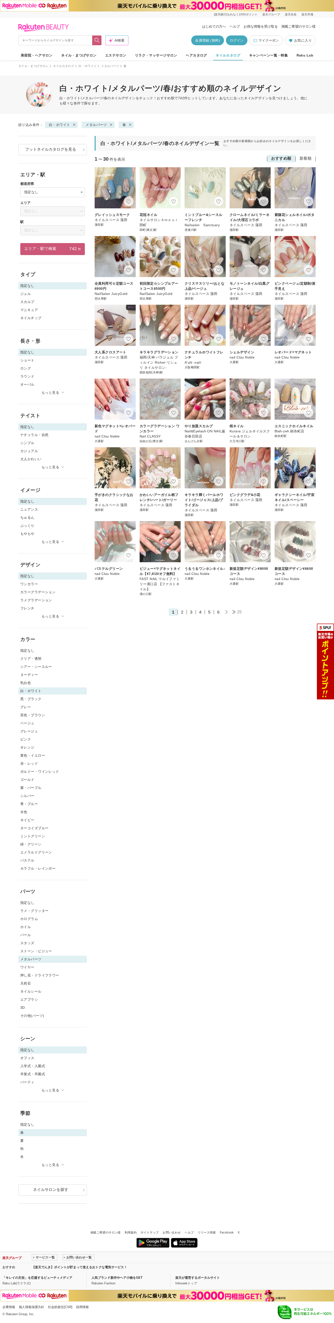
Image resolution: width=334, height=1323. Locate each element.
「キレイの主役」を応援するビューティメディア (37, 1277)
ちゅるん (27, 517)
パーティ (27, 1082)
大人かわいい (31, 459)
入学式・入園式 (32, 1066)
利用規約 (131, 1232)
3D (22, 1007)
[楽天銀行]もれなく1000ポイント (235, 14)
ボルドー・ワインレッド (39, 772)
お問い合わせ (172, 1232)
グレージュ (29, 731)
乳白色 (25, 683)
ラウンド (27, 376)
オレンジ (27, 747)
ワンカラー (29, 584)
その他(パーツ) (32, 1016)
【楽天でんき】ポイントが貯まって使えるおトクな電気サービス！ (79, 1267)
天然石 (25, 983)
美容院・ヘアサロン (37, 55)
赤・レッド (29, 763)
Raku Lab (305, 55)
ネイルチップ (31, 318)
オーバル (27, 384)
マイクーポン (268, 40)
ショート (27, 360)
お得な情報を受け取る (261, 26)
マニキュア (29, 310)
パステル (27, 860)
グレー (25, 707)
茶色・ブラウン (32, 715)
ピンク (25, 739)
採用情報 (82, 1307)
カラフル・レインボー (38, 868)
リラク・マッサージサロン (156, 55)
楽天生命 (291, 14)
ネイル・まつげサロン (78, 55)
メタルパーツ (110, 66)
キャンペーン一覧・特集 (268, 55)
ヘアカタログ (196, 55)
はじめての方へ (214, 26)
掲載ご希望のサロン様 (298, 26)
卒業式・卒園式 (32, 1074)
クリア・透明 (31, 659)
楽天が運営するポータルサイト (197, 1277)
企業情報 (8, 1307)
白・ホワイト (87, 66)
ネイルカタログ (228, 55)
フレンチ (27, 608)
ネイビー (27, 820)
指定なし (27, 650)
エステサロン (115, 55)
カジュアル (29, 451)
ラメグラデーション (36, 600)
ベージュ (27, 723)
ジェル (25, 294)
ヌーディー (29, 675)
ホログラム (29, 919)
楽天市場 (307, 14)
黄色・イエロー (32, 755)
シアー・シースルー (36, 667)
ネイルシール (31, 991)
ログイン (237, 40)
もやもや (27, 534)
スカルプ (27, 302)
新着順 (306, 158)
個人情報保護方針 (31, 1307)
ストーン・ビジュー (36, 951)
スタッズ (27, 943)
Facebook (227, 1232)
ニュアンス (29, 509)
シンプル (27, 443)
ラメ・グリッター (34, 911)
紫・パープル (31, 788)
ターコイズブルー (34, 828)
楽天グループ (271, 14)
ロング (25, 368)
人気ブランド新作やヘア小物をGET (117, 1277)
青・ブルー (29, 804)
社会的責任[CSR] (60, 1307)
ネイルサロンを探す (50, 1190)
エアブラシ (29, 999)
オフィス (27, 1058)
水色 (23, 812)
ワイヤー (27, 967)
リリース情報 (207, 1232)
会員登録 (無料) (207, 40)
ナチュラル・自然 (34, 435)
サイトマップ (150, 1232)
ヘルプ (235, 26)
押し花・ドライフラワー (39, 975)
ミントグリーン (32, 836)
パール (25, 935)
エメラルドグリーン (36, 852)
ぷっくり (27, 525)
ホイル (25, 927)
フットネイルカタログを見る (50, 149)
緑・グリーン (31, 844)
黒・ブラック (31, 699)
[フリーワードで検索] (97, 40)
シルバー (27, 796)
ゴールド (27, 780)
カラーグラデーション (38, 592)
